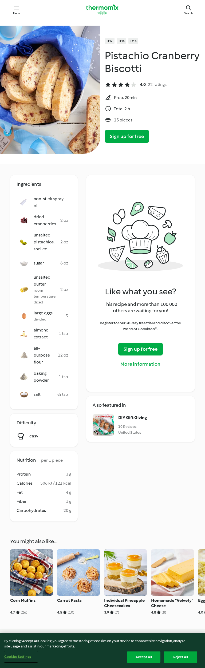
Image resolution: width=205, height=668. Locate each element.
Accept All (144, 657)
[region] (102, 650)
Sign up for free (127, 136)
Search (188, 13)
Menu (16, 13)
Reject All (180, 657)
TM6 (121, 41)
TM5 (133, 41)
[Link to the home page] (102, 9)
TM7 (109, 41)
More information (140, 364)
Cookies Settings (17, 657)
